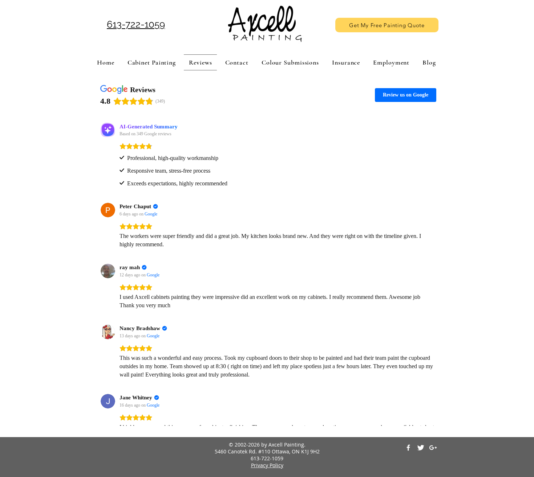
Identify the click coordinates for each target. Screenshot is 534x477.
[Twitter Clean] (421, 448)
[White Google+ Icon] (433, 448)
